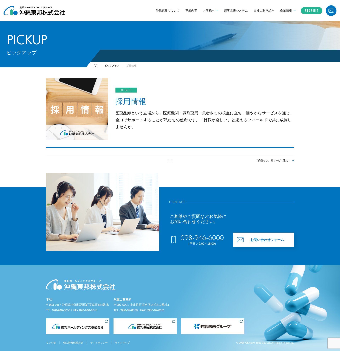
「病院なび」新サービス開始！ (273, 160)
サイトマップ (122, 342)
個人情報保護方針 (73, 342)
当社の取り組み (264, 10)
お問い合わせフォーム (267, 240)
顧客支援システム (236, 10)
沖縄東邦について (168, 10)
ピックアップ (111, 65)
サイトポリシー (99, 342)
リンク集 (51, 342)
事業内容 (191, 10)
